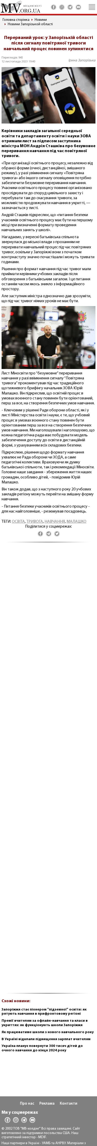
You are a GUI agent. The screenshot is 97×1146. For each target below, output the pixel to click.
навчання (54, 522)
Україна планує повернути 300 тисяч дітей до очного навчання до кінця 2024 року (42, 1048)
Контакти (68, 1104)
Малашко (76, 522)
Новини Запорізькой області (30, 24)
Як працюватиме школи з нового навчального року (48, 1032)
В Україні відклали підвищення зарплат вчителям (46, 1039)
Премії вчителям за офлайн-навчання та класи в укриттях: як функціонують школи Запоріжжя (45, 1023)
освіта (18, 522)
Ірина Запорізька (81, 60)
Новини (41, 20)
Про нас (27, 1104)
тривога (34, 522)
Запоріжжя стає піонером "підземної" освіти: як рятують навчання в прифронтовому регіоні (44, 1012)
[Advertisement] (48, 771)
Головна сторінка (16, 20)
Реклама (47, 1104)
